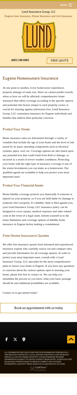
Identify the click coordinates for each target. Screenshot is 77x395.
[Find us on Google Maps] (24, 339)
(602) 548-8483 (20, 60)
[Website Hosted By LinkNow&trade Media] (38, 368)
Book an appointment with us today (38, 308)
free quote (60, 60)
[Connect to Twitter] (15, 339)
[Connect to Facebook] (7, 339)
